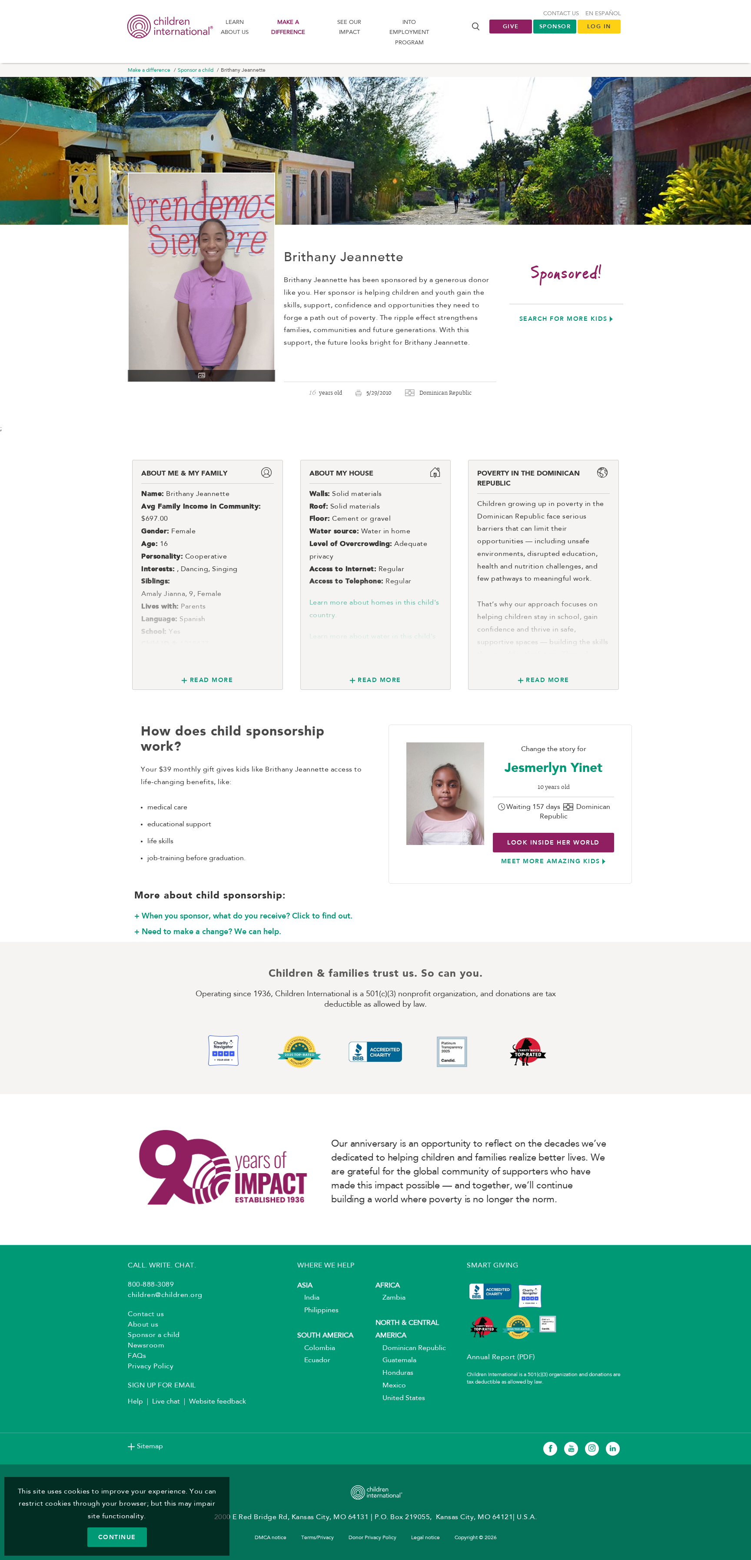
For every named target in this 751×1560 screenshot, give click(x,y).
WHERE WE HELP (326, 1265)
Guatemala (396, 1360)
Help (135, 1401)
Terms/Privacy (317, 1537)
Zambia (390, 1297)
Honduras (394, 1373)
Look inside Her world (553, 842)
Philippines (318, 1310)
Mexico (391, 1385)
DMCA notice (270, 1537)
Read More (211, 680)
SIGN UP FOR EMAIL (162, 1385)
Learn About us (235, 27)
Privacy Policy (150, 1366)
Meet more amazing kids (550, 861)
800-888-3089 (151, 1284)
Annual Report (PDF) (501, 1357)
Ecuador (313, 1360)
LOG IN (599, 26)
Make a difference (288, 27)
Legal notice (425, 1537)
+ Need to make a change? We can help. (207, 931)
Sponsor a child (195, 70)
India (308, 1297)
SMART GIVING (492, 1265)
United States (400, 1398)
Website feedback (217, 1401)
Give (511, 26)
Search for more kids (563, 319)
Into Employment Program (409, 33)
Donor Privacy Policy (372, 1537)
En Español (603, 14)
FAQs (137, 1356)
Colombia (316, 1348)
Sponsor (555, 26)
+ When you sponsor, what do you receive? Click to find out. (243, 916)
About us (143, 1324)
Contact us (561, 14)
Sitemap (150, 1446)
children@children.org (165, 1295)
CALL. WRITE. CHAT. (162, 1265)
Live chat (166, 1401)
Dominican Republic (411, 1348)
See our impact (349, 27)
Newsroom (146, 1345)
